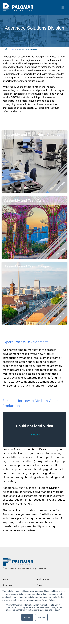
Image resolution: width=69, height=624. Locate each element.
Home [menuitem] (11, 49)
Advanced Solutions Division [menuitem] (29, 49)
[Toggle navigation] (62, 7)
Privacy (40, 586)
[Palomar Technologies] (18, 7)
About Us (7, 579)
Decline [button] (41, 617)
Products (7, 586)
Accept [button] (27, 617)
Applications (42, 579)
